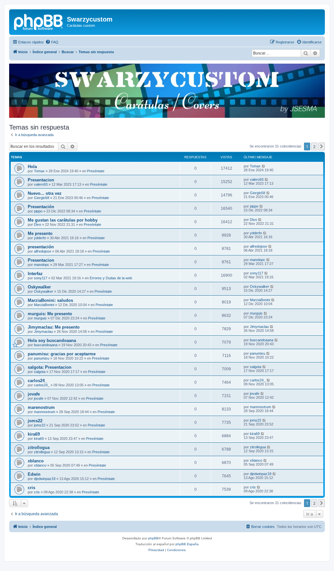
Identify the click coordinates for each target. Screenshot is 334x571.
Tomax (39, 171)
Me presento (40, 233)
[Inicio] (39, 21)
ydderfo (40, 238)
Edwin (34, 474)
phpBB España (187, 544)
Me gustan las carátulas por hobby (63, 220)
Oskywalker (39, 287)
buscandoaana (45, 345)
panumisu (41, 358)
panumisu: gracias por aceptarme (62, 353)
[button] (321, 146)
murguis (40, 318)
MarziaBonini (44, 305)
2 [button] (314, 146)
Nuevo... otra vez (45, 193)
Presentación (41, 206)
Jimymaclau (43, 331)
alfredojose (42, 251)
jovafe (34, 394)
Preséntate (95, 171)
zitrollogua (39, 447)
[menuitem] (51, 42)
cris (31, 487)
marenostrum (41, 407)
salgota (39, 372)
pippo (38, 211)
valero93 (41, 184)
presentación (41, 246)
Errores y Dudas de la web (111, 278)
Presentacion (41, 179)
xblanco (36, 460)
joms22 (35, 420)
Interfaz (35, 273)
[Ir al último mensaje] (264, 166)
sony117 (40, 278)
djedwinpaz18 (44, 479)
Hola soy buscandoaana (52, 340)
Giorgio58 (41, 198)
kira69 (34, 434)
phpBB (153, 538)
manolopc (41, 265)
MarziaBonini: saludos (50, 300)
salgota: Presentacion (49, 367)
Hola (32, 166)
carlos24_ (37, 380)
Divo (37, 224)
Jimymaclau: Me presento (54, 327)
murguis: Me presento (50, 313)
